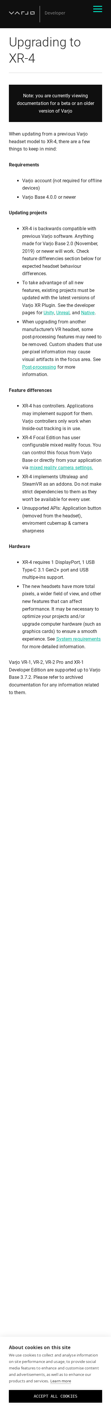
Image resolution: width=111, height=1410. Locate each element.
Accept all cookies (56, 1396)
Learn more (60, 1381)
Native (88, 312)
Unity (49, 312)
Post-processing (39, 367)
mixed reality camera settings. (61, 467)
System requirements (78, 639)
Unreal (63, 312)
